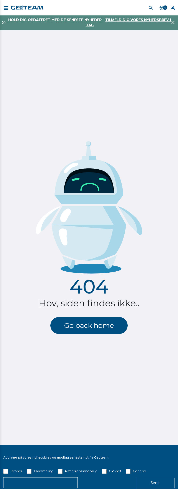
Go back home (89, 325)
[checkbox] (89, 471)
